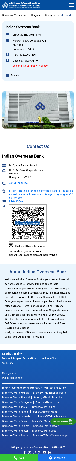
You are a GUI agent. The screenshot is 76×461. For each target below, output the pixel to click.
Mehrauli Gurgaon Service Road (19, 358)
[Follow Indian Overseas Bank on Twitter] (30, 453)
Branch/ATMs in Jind (43, 406)
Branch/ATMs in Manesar (52, 416)
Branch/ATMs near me (14, 15)
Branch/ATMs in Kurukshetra (18, 416)
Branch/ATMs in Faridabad (48, 397)
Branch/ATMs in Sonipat (15, 435)
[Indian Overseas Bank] (21, 5)
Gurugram (50, 15)
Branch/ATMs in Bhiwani (16, 397)
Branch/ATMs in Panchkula (47, 421)
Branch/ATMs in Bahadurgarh (49, 392)
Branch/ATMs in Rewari (46, 425)
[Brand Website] (50, 453)
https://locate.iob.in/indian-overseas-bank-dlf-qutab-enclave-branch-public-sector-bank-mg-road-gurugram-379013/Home (41, 194)
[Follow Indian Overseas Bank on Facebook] (25, 453)
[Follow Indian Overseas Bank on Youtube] (45, 453)
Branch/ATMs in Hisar (47, 402)
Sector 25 (7, 363)
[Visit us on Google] (40, 453)
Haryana (36, 15)
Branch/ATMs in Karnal (45, 411)
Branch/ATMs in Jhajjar (15, 406)
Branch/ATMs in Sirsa (44, 430)
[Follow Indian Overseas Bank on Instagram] (35, 453)
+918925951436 (18, 183)
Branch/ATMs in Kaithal (15, 411)
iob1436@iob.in (18, 201)
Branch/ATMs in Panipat (15, 425)
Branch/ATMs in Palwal (15, 421)
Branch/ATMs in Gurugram (17, 402)
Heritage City (48, 358)
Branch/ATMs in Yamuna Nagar (50, 435)
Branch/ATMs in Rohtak (15, 430)
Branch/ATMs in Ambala (15, 392)
